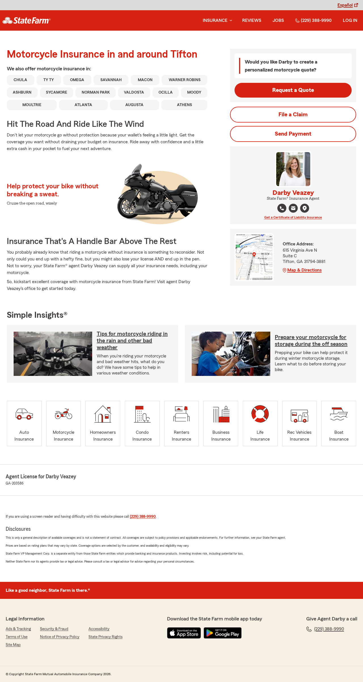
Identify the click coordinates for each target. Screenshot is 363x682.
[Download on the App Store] (184, 633)
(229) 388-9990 (316, 20)
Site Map (13, 645)
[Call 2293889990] (281, 208)
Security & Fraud (54, 629)
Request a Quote (293, 90)
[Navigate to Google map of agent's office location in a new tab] (304, 208)
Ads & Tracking (18, 629)
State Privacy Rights (105, 637)
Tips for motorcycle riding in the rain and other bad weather (132, 340)
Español (345, 5)
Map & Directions (304, 270)
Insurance (215, 20)
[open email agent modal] (293, 209)
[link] (26, 20)
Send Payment (293, 134)
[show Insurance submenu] (229, 20)
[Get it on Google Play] (223, 633)
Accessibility (98, 629)
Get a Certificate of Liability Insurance (293, 217)
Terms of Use (17, 637)
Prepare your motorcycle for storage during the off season (311, 340)
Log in (350, 20)
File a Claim (293, 114)
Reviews (251, 20)
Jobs (278, 20)
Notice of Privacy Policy (59, 637)
